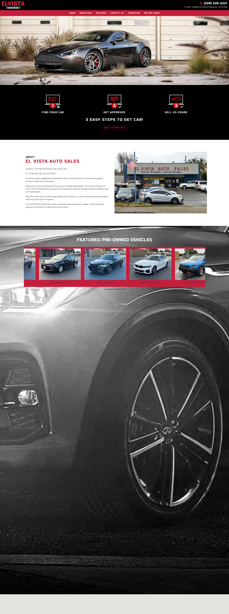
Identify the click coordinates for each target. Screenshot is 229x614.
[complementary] (222, 607)
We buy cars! (152, 13)
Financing (134, 13)
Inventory (86, 13)
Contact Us (117, 13)
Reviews (101, 13)
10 (124, 289)
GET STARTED (114, 127)
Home (72, 13)
